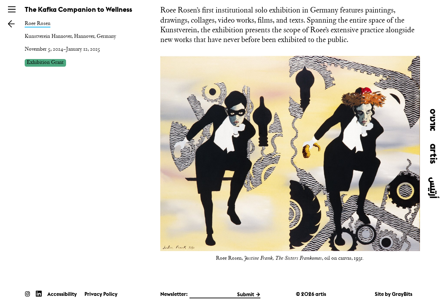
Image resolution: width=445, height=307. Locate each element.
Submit (245, 294)
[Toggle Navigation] (12, 9)
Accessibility (62, 294)
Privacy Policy (101, 294)
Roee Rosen (37, 23)
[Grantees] (11, 23)
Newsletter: (174, 294)
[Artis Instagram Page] (27, 293)
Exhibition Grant (45, 62)
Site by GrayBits (393, 294)
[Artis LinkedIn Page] (38, 293)
